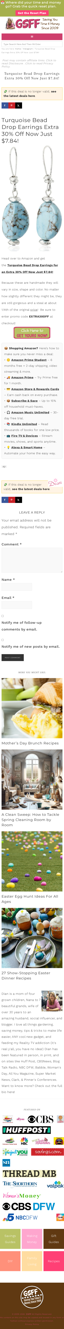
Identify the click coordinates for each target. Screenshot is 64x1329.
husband (21, 1018)
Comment (12, 544)
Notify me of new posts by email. (31, 646)
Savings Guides (10, 1239)
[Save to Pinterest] (11, 105)
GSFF (32, 23)
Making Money (32, 1239)
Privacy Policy (32, 1324)
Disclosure (16, 63)
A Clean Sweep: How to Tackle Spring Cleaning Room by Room (30, 819)
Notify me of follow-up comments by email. (22, 626)
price (34, 309)
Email (8, 598)
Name (8, 580)
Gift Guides (54, 1239)
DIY (10, 1261)
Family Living (32, 1261)
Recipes (54, 1261)
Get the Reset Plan (32, 13)
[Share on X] (18, 105)
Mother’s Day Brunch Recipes (30, 743)
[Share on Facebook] (5, 105)
